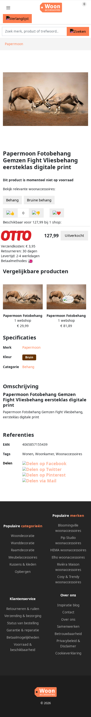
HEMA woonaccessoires (68, 550)
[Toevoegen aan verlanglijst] (57, 212)
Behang (12, 200)
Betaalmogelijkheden (23, 637)
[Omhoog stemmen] (10, 212)
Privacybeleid (67, 641)
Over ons (68, 619)
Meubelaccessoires (22, 557)
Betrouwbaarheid (68, 634)
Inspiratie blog (68, 605)
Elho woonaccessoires (68, 557)
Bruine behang (39, 200)
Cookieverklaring (68, 653)
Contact (68, 612)
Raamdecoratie (22, 550)
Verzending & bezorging (22, 616)
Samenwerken (68, 626)
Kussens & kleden (22, 564)
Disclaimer (68, 646)
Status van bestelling (23, 623)
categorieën (31, 526)
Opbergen (23, 571)
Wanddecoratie (22, 543)
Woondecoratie (22, 536)
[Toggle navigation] (8, 7)
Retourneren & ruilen (22, 609)
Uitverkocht (74, 235)
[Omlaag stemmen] (36, 212)
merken (77, 515)
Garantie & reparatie (23, 630)
